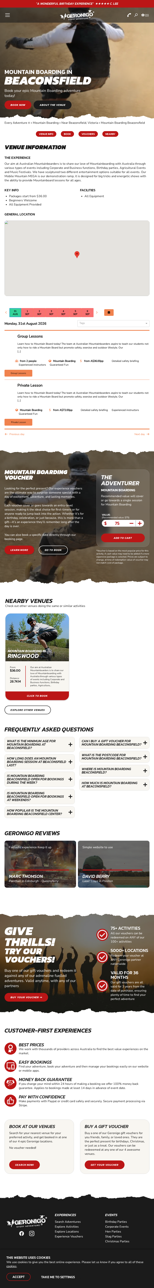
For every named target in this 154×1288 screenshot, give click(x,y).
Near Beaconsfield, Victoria (79, 123)
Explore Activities (67, 1227)
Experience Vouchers (69, 1236)
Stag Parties (113, 1236)
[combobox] (112, 323)
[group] (37, 657)
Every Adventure (17, 123)
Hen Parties (113, 1232)
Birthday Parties (116, 1222)
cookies (11, 1266)
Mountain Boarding (46, 123)
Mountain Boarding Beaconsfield (123, 123)
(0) (147, 15)
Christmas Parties (117, 1241)
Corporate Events (117, 1227)
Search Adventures (68, 1222)
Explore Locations (67, 1232)
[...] (19, 351)
